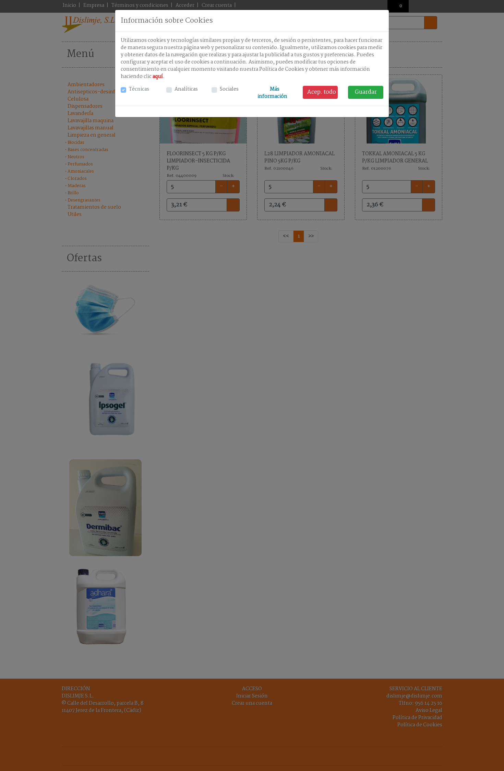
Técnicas (139, 89)
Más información (272, 93)
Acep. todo (321, 92)
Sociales (229, 89)
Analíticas (186, 89)
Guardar (366, 92)
